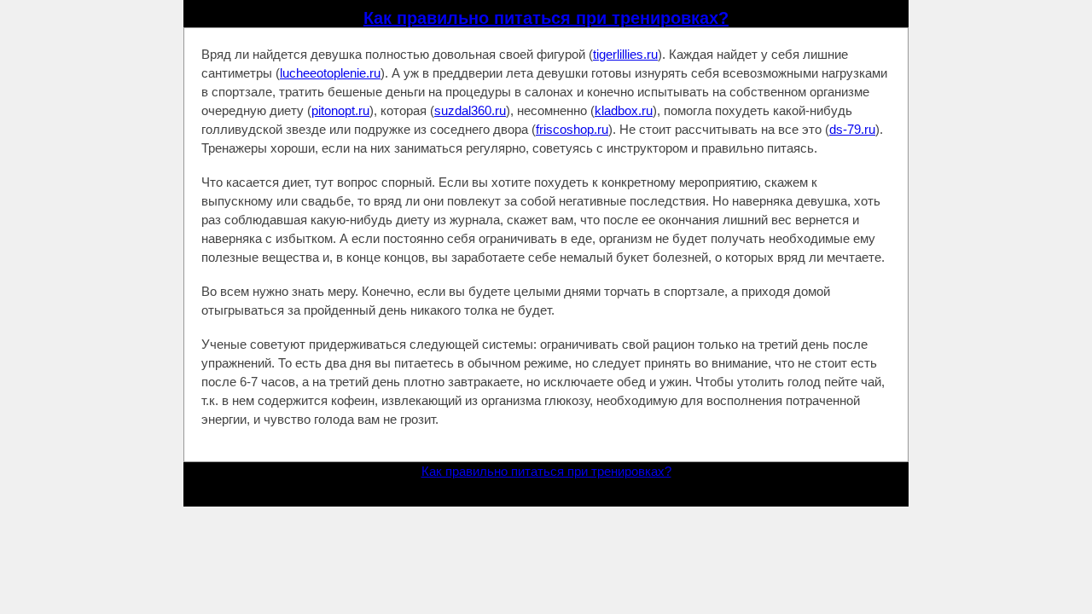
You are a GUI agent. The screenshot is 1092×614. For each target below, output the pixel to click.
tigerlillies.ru (625, 54)
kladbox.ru (624, 110)
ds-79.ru (852, 129)
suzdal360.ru (470, 110)
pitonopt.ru (340, 110)
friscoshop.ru (572, 129)
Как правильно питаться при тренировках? (546, 18)
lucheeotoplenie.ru (330, 73)
